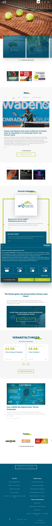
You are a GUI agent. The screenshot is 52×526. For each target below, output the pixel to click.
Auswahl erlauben (26, 279)
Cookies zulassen (42, 279)
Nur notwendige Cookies (9, 279)
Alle (13, 97)
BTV (19, 97)
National (26, 97)
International (36, 97)
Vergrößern (43, 385)
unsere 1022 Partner (10, 252)
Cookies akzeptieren (26, 319)
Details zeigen (44, 275)
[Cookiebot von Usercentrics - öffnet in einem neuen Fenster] (44, 245)
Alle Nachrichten (26, 154)
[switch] (20, 271)
